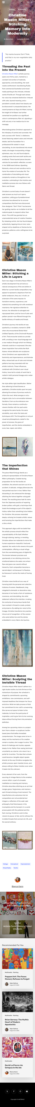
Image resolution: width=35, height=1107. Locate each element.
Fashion (12, 9)
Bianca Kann (9, 39)
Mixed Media (7, 868)
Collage (5, 864)
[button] (32, 2)
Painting (15, 972)
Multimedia (22, 9)
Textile (16, 868)
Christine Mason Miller (10, 74)
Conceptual (14, 864)
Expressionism (25, 864)
